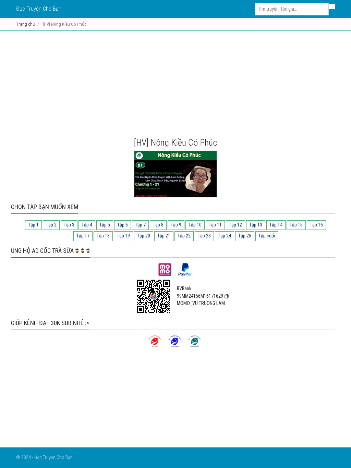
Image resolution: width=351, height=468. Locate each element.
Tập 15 (296, 225)
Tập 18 (103, 236)
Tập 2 (51, 225)
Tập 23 (204, 236)
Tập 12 (235, 225)
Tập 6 (122, 225)
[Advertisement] (175, 84)
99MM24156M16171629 (200, 296)
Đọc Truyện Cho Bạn (38, 8)
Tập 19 (123, 236)
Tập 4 (87, 225)
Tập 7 (140, 225)
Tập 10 (195, 225)
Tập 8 (158, 225)
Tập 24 (224, 236)
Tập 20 (143, 236)
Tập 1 (33, 225)
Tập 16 (316, 225)
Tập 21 (163, 236)
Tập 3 (69, 225)
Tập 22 (184, 236)
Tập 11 (215, 225)
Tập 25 (244, 236)
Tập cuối (266, 236)
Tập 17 (82, 236)
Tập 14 (275, 225)
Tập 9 (176, 225)
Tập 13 (255, 225)
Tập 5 (104, 225)
